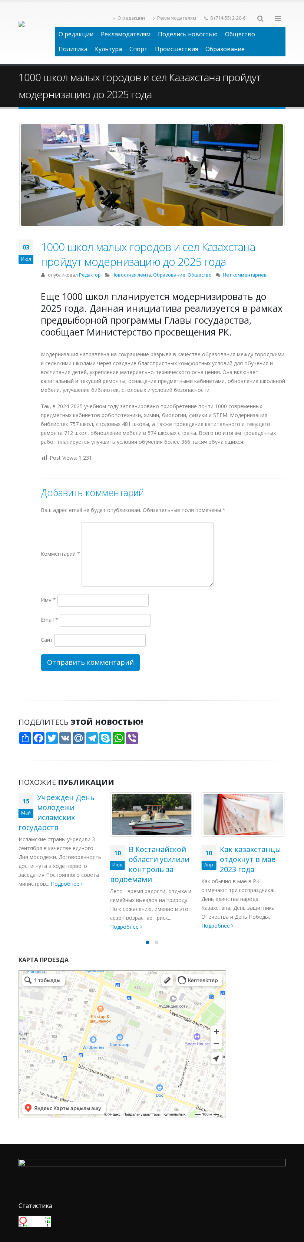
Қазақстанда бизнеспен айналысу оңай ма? (238, 864)
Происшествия (176, 49)
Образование (225, 49)
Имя (48, 599)
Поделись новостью (188, 34)
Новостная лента (131, 275)
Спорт (138, 49)
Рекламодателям (176, 18)
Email (49, 619)
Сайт (47, 639)
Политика (73, 49)
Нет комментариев (245, 275)
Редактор (90, 275)
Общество (240, 34)
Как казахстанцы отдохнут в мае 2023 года (159, 859)
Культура (108, 49)
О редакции (131, 18)
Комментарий (60, 553)
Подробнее (34, 926)
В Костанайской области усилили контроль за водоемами (58, 864)
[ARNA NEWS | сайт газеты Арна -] (37, 33)
